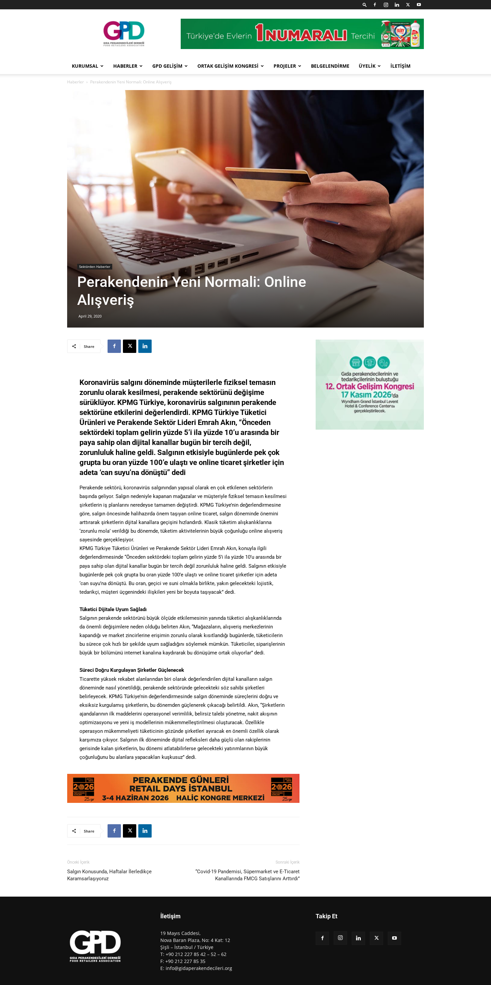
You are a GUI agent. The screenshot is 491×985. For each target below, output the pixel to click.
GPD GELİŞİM (167, 66)
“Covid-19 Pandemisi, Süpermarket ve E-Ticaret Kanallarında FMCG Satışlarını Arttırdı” (247, 875)
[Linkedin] (397, 4)
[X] (408, 4)
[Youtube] (419, 4)
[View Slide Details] (183, 788)
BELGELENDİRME (330, 66)
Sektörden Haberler (94, 266)
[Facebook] (375, 4)
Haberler (75, 82)
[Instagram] (386, 4)
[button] (365, 4)
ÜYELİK (367, 66)
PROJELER (285, 66)
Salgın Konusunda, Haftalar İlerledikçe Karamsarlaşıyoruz (109, 875)
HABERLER (125, 66)
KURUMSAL (85, 66)
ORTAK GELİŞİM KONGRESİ (228, 66)
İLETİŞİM (400, 66)
